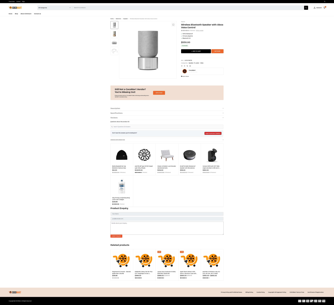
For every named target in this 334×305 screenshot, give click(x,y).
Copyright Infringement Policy (277, 292)
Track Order (12, 1)
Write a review (199, 30)
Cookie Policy (261, 292)
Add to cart (197, 51)
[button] (173, 24)
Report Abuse (185, 76)
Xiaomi (183, 21)
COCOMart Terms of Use (297, 292)
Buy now (217, 51)
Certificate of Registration (316, 292)
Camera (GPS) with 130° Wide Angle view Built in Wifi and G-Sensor (211, 168)
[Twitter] (324, 1)
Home (112, 18)
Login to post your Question (212, 133)
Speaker (125, 18)
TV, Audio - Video (198, 63)
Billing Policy (249, 292)
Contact (18, 1)
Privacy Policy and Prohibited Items (231, 292)
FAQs (23, 1)
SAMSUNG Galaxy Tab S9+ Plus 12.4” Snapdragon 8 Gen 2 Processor (121, 273)
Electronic (118, 18)
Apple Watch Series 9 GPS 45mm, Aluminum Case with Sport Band (165, 273)
